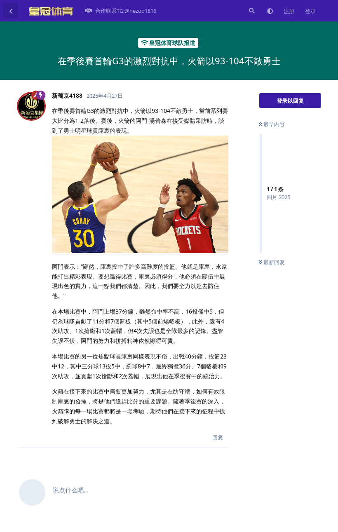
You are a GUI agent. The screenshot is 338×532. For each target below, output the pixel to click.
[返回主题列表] (10, 10)
